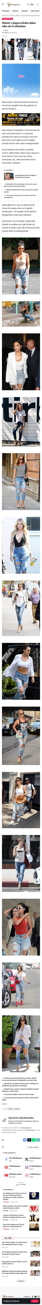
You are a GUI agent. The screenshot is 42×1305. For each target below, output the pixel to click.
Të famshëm (6, 1202)
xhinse (17, 1108)
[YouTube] (35, 1296)
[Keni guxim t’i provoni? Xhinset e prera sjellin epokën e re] (35, 1263)
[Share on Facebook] (25, 1140)
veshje (10, 1108)
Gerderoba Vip (7, 18)
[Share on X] (29, 1140)
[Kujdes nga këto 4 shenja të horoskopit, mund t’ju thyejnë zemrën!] (34, 1208)
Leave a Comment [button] (33, 1147)
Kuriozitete (6, 1220)
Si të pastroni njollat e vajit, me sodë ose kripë (19, 1094)
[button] (35, 1301)
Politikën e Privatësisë (11, 1301)
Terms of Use (25, 1128)
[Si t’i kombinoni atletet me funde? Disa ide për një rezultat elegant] (35, 1254)
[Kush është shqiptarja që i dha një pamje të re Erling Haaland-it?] (34, 1227)
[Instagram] (38, 1296)
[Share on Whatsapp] (34, 1140)
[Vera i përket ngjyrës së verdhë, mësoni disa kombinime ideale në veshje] (35, 1244)
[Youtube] (13, 1175)
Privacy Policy (30, 1130)
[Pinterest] (13, 1167)
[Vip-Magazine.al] (13, 4)
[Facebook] (13, 1159)
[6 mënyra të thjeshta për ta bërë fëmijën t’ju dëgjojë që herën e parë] (34, 1217)
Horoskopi (5, 1210)
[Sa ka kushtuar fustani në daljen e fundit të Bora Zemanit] (9, 176)
